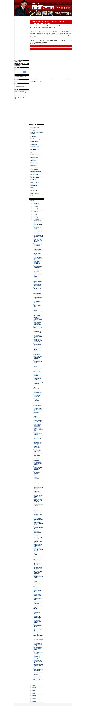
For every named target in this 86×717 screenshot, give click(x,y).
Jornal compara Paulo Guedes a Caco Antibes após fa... (38, 504)
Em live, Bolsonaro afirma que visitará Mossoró (37, 227)
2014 (33, 693)
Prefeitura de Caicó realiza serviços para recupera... (38, 433)
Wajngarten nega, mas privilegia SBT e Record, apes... (38, 553)
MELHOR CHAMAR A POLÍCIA (38, 599)
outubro (35, 206)
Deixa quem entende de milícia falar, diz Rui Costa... (38, 496)
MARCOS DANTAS (34, 163)
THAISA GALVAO (34, 190)
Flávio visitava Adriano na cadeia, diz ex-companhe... (38, 357)
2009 (33, 701)
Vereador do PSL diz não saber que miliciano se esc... (38, 580)
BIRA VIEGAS (33, 136)
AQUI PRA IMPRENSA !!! (38, 406)
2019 (33, 685)
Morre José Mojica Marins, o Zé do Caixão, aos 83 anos (38, 382)
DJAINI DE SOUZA (34, 147)
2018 (33, 687)
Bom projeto (36, 412)
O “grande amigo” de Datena (38, 302)
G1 (31, 152)
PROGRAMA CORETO (35, 177)
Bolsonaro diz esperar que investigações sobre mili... (38, 443)
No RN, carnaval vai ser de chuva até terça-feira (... (38, 386)
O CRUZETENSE (34, 165)
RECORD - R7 (33, 179)
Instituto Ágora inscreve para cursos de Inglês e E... (38, 629)
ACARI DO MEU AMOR (35, 127)
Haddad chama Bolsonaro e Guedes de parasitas (38, 613)
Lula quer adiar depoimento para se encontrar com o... (37, 677)
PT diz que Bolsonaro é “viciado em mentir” (38, 437)
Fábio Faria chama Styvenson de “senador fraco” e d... (38, 549)
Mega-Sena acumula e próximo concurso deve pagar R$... (38, 606)
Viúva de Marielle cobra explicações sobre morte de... (38, 584)
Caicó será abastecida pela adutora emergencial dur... (38, 531)
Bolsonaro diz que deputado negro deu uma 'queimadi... (38, 340)
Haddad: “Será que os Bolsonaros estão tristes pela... (38, 587)
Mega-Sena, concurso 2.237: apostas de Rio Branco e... (38, 240)
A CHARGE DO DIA (37, 326)
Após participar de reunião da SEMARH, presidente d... (38, 389)
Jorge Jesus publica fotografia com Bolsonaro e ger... (37, 425)
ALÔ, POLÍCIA (36, 460)
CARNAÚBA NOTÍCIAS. (35, 146)
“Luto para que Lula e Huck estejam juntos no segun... (38, 415)
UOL (32, 195)
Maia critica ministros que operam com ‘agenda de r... (38, 399)
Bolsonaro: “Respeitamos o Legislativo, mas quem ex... (38, 319)
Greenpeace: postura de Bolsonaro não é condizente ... (38, 508)
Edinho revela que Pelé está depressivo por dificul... (38, 560)
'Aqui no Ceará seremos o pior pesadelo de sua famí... (38, 305)
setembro (35, 208)
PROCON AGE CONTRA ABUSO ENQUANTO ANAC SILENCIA (38, 636)
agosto (35, 209)
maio (35, 214)
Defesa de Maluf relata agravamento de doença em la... (38, 527)
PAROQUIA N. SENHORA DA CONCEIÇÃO (36, 168)
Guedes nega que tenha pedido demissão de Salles (38, 298)
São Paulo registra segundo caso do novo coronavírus (38, 221)
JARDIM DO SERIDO (34, 157)
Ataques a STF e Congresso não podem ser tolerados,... (38, 244)
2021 (33, 200)
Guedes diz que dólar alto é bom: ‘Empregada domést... (38, 515)
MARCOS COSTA (34, 162)
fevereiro (35, 219)
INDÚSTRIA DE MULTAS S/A (38, 542)
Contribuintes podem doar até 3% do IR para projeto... (38, 421)
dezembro (36, 203)
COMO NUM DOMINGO (38, 392)
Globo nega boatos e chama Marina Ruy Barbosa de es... (38, 545)
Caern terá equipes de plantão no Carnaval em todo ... (38, 348)
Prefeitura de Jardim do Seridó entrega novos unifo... (38, 344)
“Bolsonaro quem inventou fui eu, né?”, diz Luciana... (38, 270)
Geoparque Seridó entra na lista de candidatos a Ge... (38, 665)
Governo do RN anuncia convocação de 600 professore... (38, 680)
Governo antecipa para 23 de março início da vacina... (38, 231)
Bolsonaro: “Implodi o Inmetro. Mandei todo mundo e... (38, 328)
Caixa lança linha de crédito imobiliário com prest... (38, 365)
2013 (33, 695)
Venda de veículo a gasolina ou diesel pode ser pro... (38, 523)
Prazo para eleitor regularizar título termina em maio (37, 262)
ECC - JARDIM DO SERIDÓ (35, 149)
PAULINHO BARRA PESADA (36, 171)
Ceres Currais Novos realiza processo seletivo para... (38, 572)
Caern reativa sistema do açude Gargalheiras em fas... (38, 625)
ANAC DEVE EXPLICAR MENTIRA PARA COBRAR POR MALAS (38, 313)
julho (35, 211)
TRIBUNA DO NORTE (34, 193)
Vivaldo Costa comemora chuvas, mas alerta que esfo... (38, 669)
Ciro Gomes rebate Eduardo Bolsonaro (37, 372)
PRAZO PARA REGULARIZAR (37, 447)
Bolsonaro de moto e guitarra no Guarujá (38, 288)
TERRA (32, 187)
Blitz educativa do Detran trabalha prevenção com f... (37, 591)
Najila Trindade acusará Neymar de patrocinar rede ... (38, 564)
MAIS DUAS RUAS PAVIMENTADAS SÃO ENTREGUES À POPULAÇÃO (38, 468)
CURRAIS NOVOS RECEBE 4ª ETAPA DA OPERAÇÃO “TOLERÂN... (38, 477)
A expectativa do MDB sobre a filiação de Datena (38, 309)
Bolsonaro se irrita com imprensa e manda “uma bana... (38, 602)
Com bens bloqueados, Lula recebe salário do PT (38, 661)
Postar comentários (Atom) (37, 81)
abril (35, 216)
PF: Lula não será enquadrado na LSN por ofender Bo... (38, 378)
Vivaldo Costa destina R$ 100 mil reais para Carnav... (38, 361)
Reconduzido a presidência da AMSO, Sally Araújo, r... (38, 484)
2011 (33, 698)
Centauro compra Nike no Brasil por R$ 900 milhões (38, 648)
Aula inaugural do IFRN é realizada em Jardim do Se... (38, 488)
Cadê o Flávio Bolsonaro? (36, 375)
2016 (33, 690)
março (35, 217)
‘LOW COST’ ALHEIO (38, 233)
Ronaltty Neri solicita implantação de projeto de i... (38, 369)
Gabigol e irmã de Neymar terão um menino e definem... (37, 323)
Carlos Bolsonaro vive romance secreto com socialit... (38, 644)
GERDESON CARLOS (35, 154)
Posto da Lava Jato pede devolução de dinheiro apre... (37, 439)
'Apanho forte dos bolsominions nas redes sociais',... (38, 557)
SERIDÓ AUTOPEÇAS (35, 182)
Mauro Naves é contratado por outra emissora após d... (38, 266)
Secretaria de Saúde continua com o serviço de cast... (38, 576)
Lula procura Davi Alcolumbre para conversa (37, 403)
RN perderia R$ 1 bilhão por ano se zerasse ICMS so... (38, 640)
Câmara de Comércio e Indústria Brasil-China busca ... (38, 409)
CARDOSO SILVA (34, 144)
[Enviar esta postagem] (42, 43)
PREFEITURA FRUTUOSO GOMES (37, 176)
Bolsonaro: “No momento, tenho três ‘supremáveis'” (38, 657)
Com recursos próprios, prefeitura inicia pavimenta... (38, 472)
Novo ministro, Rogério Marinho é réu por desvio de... (38, 538)
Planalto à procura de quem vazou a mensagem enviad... (38, 248)
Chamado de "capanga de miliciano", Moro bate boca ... (38, 519)
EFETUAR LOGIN (18, 61)
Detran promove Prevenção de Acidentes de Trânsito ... (38, 652)
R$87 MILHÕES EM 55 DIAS (38, 282)
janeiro (35, 683)
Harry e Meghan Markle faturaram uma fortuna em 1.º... (38, 568)
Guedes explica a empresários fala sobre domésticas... (38, 492)
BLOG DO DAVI (33, 138)
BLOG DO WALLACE (34, 141)
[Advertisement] (22, 39)
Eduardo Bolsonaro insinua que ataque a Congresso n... (38, 254)
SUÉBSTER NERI (34, 185)
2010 (33, 700)
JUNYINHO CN (33, 160)
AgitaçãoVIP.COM (34, 130)
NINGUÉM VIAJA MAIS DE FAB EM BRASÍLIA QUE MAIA (38, 673)
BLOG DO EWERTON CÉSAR (36, 139)
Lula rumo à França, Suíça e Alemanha (37, 285)
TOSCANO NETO (34, 192)
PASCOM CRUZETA (34, 169)
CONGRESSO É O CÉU (38, 224)
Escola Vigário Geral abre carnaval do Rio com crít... (38, 332)
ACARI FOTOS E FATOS (35, 129)
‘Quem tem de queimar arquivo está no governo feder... (38, 395)
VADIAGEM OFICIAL (37, 354)
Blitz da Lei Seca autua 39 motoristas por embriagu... (38, 609)
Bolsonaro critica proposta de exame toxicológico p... (37, 633)
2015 (33, 692)
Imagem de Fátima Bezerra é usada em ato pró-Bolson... (38, 274)
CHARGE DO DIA (37, 315)
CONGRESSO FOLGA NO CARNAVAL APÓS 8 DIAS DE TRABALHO (38, 294)
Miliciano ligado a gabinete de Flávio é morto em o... (37, 595)
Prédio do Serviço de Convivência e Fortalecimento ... (38, 481)
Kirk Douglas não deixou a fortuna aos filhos (38, 291)
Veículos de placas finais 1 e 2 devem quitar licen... (38, 429)
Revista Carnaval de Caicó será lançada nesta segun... (37, 450)
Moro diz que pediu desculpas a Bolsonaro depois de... (38, 457)
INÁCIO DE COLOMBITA (35, 155)
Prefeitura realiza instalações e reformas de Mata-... (38, 621)
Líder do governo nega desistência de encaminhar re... (38, 535)
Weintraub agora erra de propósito (38, 418)
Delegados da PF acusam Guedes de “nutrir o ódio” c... (37, 617)
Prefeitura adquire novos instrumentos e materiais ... (38, 463)
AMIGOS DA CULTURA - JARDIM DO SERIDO (37, 133)
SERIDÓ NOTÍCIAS (34, 184)
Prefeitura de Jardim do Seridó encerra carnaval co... (38, 236)
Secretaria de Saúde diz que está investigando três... (38, 258)
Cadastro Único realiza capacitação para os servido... (38, 511)
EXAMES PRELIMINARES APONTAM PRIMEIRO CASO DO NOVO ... (38, 278)
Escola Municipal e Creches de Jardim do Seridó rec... (38, 336)
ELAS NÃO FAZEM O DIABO (38, 251)
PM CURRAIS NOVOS (34, 174)
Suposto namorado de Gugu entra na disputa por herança (38, 500)
